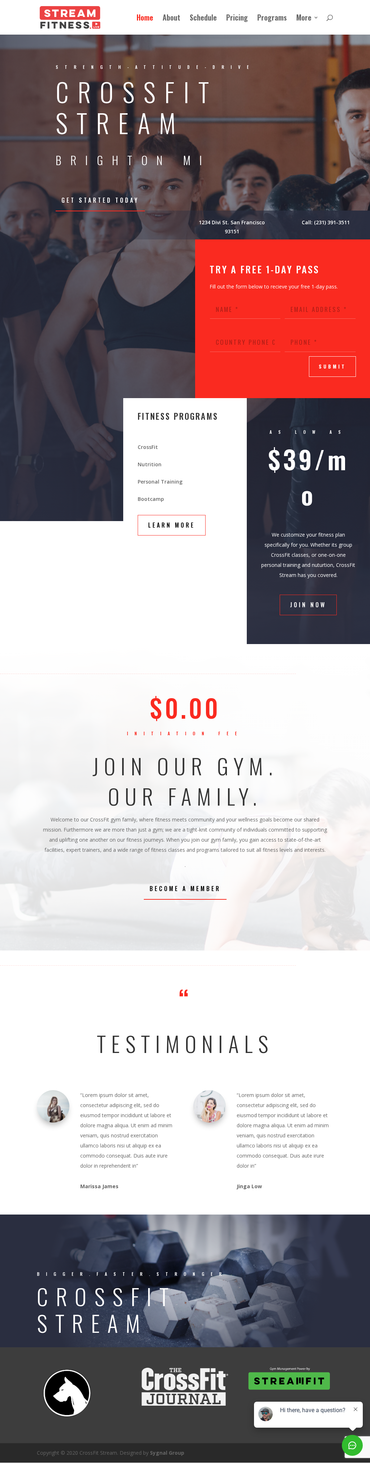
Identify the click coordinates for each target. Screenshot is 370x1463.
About (171, 19)
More (303, 19)
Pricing (237, 19)
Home (145, 19)
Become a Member (185, 888)
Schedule (203, 19)
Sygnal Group (167, 1452)
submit (332, 366)
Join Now (308, 604)
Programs (272, 19)
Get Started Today (100, 200)
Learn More (171, 525)
